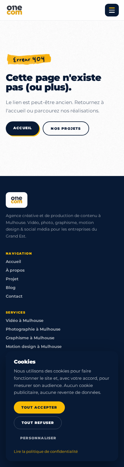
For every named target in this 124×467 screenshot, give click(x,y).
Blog (11, 287)
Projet (12, 278)
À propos (15, 270)
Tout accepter (39, 407)
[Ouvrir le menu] (112, 10)
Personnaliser (38, 438)
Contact (14, 296)
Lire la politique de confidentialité (46, 451)
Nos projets (66, 128)
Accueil (22, 128)
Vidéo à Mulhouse (25, 320)
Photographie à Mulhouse (33, 329)
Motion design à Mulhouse (34, 346)
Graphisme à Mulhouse (30, 337)
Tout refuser (38, 423)
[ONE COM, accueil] (14, 10)
